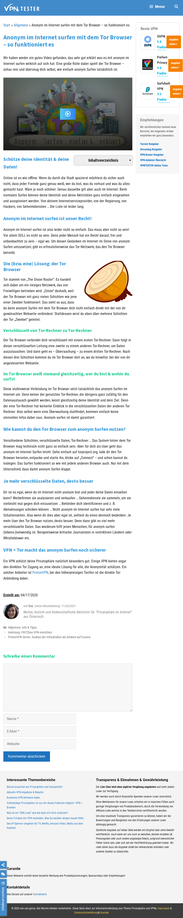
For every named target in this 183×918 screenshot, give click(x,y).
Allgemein (21, 25)
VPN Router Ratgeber (152, 154)
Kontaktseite (40, 894)
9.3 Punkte (161, 97)
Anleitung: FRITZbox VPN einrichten (30, 632)
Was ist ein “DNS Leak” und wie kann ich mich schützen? (37, 812)
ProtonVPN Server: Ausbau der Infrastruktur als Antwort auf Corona (49, 637)
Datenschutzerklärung (86, 912)
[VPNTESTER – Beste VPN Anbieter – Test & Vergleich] (21, 8)
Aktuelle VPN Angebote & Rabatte (25, 792)
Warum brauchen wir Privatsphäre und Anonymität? (35, 786)
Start (6, 25)
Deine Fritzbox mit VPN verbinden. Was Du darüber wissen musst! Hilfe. (45, 818)
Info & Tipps (29, 627)
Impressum (164, 908)
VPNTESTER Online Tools (154, 165)
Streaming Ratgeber (151, 149)
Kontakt (104, 912)
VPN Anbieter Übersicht (153, 160)
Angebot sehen (173, 41)
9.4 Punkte (161, 70)
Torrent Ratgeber (149, 144)
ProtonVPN (40, 572)
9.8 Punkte (161, 44)
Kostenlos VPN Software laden (23, 797)
